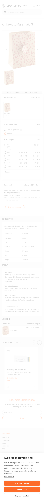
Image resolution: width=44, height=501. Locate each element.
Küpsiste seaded (22, 496)
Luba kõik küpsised (22, 483)
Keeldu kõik (22, 489)
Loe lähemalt (9, 477)
